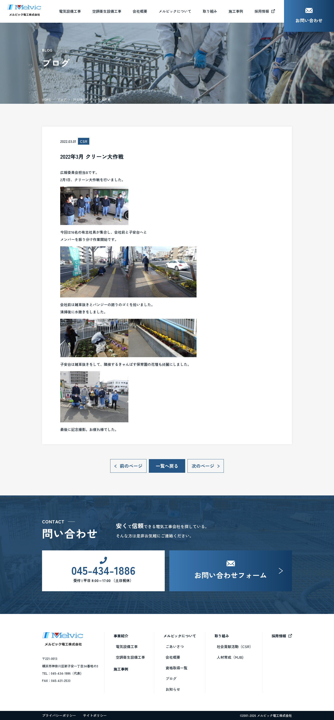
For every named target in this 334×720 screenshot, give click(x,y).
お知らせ (173, 689)
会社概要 (140, 11)
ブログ (62, 99)
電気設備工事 (127, 646)
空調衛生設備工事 (130, 657)
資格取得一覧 (176, 668)
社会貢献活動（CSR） (235, 646)
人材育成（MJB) (230, 657)
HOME (46, 99)
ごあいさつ (175, 646)
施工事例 (121, 669)
